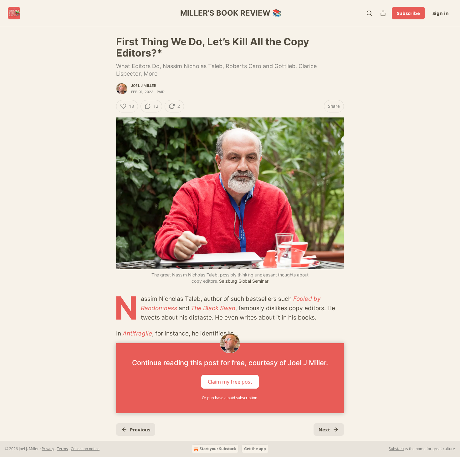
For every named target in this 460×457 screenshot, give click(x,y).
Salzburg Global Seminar (243, 281)
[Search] (369, 13)
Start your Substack (218, 448)
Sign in (440, 13)
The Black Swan (213, 308)
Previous (140, 429)
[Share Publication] (383, 13)
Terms (62, 448)
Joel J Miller (143, 85)
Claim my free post (230, 381)
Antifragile (137, 333)
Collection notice (85, 448)
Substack (396, 448)
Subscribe (408, 13)
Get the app (255, 448)
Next (324, 429)
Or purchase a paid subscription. (230, 397)
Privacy (48, 448)
